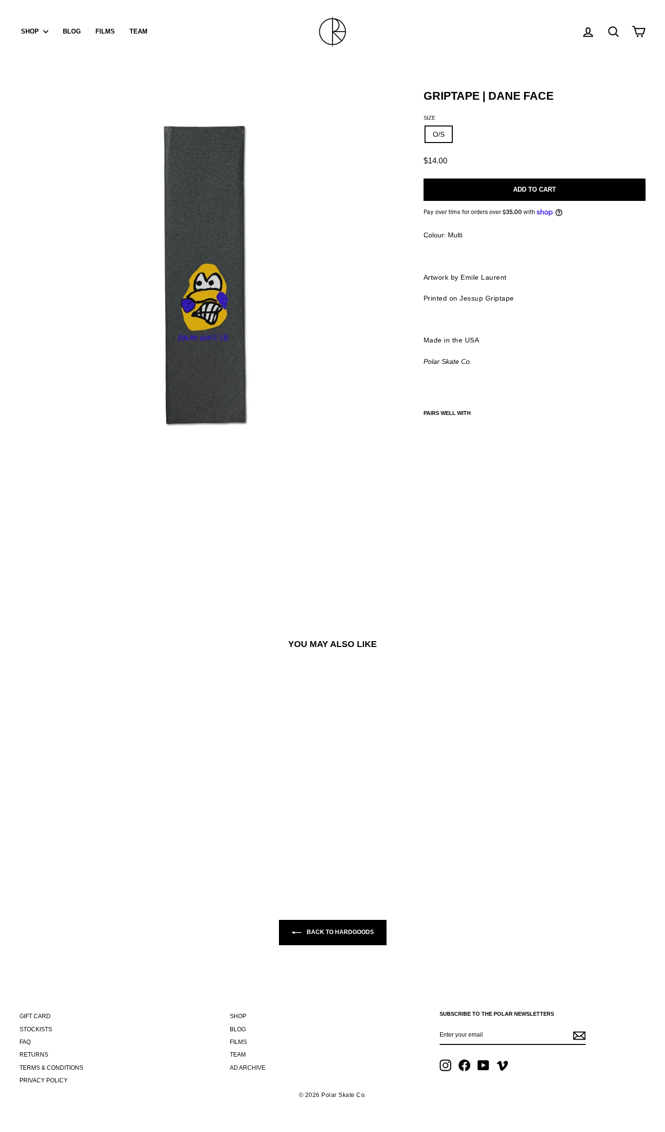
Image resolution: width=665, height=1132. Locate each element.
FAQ (25, 1042)
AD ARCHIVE (247, 1067)
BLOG (72, 31)
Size (429, 118)
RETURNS (33, 1054)
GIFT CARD (35, 1016)
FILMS (105, 31)
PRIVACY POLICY (43, 1080)
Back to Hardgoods (339, 932)
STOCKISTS (35, 1029)
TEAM (138, 31)
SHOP (31, 31)
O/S (438, 134)
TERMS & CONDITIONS (51, 1067)
